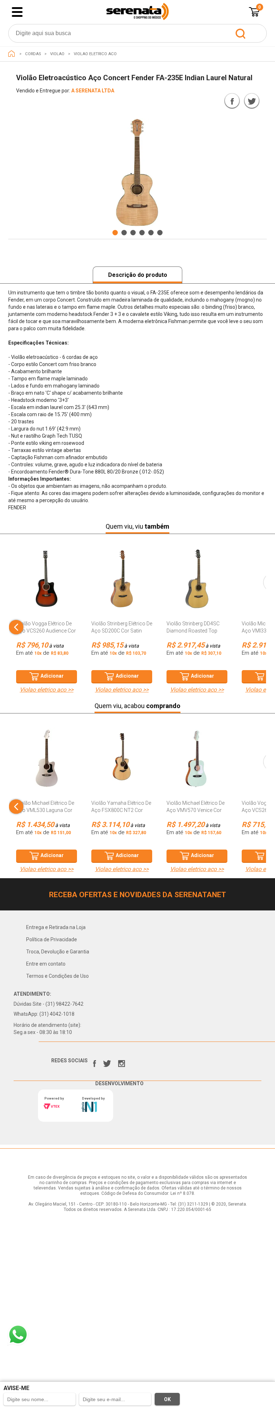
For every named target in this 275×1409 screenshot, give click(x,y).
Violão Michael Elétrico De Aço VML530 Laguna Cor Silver (45, 810)
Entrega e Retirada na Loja (56, 927)
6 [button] (160, 232)
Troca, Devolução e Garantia (57, 951)
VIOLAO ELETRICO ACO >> (46, 690)
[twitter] (107, 1061)
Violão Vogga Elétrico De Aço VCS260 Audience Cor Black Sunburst (46, 631)
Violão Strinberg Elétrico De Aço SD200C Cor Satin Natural (121, 631)
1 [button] (115, 232)
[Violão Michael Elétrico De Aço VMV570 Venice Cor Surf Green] (197, 762)
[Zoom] (137, 173)
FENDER (207, 102)
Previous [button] (22, 124)
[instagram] (121, 1061)
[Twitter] (252, 100)
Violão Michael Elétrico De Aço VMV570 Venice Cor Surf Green (196, 810)
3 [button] (133, 232)
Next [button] (249, 221)
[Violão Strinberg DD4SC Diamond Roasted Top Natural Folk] (197, 582)
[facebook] (94, 1061)
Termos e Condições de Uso (57, 975)
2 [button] (124, 232)
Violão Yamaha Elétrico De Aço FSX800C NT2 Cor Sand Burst (121, 810)
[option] (137, 173)
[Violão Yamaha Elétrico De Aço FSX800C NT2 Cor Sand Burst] (121, 762)
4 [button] (142, 232)
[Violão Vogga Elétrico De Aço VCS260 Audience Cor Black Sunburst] (46, 582)
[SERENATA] (11, 54)
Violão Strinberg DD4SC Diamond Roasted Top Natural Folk (193, 631)
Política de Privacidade (51, 939)
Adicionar (52, 676)
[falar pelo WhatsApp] (18, 1335)
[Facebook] (232, 100)
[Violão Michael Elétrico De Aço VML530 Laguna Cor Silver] (46, 762)
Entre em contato (46, 963)
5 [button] (151, 232)
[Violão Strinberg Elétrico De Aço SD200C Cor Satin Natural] (121, 582)
